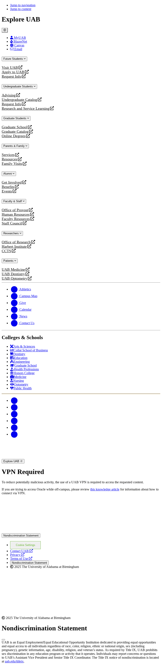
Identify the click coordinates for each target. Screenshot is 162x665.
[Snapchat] (14, 427)
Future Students (13, 58)
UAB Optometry (14, 278)
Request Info (11, 76)
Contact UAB (21, 551)
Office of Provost (15, 210)
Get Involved (12, 182)
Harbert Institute (14, 246)
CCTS (7, 251)
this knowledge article (104, 489)
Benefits (8, 187)
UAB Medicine (13, 269)
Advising (9, 95)
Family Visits (12, 163)
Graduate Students (15, 118)
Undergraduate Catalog (19, 100)
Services (8, 155)
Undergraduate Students (18, 86)
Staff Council (12, 223)
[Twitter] (14, 407)
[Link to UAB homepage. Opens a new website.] (39, 505)
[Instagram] (14, 414)
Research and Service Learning (25, 108)
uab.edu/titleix (14, 661)
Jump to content (20, 9)
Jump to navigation (22, 5)
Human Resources (16, 214)
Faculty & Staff (13, 201)
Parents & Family (14, 146)
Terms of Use (21, 558)
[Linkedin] (14, 434)
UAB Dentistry (13, 274)
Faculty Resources (16, 219)
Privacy (17, 555)
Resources (9, 159)
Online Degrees (14, 136)
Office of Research (16, 242)
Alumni (8, 173)
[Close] (5, 30)
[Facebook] (14, 400)
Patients (8, 260)
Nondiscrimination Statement (21, 535)
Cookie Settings (25, 545)
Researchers (11, 233)
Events (7, 191)
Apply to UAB (13, 72)
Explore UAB (11, 461)
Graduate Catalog (15, 131)
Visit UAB (10, 67)
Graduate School (14, 127)
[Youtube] (14, 421)
